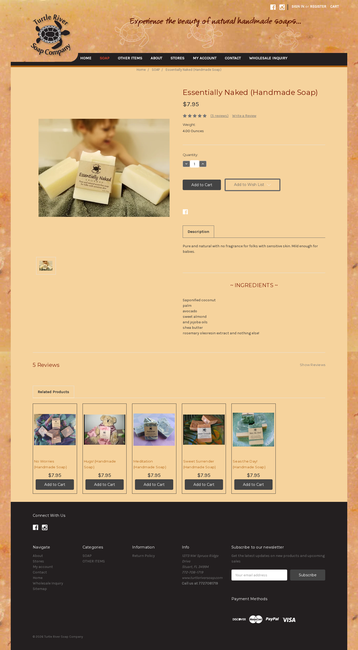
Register (318, 6)
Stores (178, 58)
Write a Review (244, 116)
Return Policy (143, 556)
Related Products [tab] (53, 391)
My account (204, 58)
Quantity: (190, 155)
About (156, 58)
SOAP (105, 58)
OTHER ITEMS (130, 58)
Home (85, 58)
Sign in (298, 6)
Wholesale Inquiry (268, 58)
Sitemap (40, 589)
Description (198, 231)
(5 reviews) (219, 116)
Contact (233, 58)
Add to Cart (55, 434)
